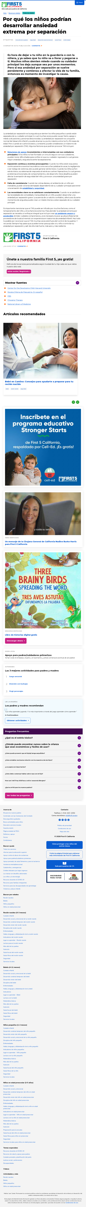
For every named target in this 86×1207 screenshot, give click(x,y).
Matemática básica (9, 1001)
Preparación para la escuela (12, 1130)
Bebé (7, 389)
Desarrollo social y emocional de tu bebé (17, 974)
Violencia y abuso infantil (11, 889)
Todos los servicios (9, 849)
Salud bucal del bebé (10, 1010)
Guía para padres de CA (64, 866)
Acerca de (7, 810)
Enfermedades (8, 931)
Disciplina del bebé (9, 983)
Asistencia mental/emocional (12, 864)
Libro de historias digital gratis (21, 635)
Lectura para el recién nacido (13, 943)
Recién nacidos (8, 898)
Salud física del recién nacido (13, 955)
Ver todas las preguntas (18, 795)
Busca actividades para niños (13, 822)
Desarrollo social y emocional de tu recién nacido (19, 919)
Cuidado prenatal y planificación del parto (17, 1157)
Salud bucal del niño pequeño (13, 1068)
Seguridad (33, 40)
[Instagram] (68, 820)
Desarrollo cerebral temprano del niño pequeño (19, 1031)
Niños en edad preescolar (12, 907)
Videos (6, 1169)
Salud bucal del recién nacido (13, 952)
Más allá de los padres (22, 40)
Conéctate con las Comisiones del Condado (17, 816)
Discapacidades (8, 1163)
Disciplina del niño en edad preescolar (16, 1100)
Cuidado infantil (8, 916)
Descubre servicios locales (12, 825)
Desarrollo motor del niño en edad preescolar (18, 1097)
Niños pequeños (8, 904)
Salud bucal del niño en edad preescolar (17, 1133)
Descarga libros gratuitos (11, 819)
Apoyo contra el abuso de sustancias (15, 855)
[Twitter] (65, 820)
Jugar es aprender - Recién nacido (14, 940)
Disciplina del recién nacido (12, 928)
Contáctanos (7, 840)
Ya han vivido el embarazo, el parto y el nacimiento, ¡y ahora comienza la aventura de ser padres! (40, 658)
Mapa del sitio (64, 832)
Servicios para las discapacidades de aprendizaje (19, 886)
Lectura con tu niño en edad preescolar (16, 1118)
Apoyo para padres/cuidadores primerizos (28, 655)
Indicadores (7, 992)
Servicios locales (9, 962)
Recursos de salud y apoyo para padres (16, 1154)
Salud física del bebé (10, 1013)
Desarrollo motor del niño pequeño (15, 1034)
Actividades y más (10, 1174)
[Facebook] (60, 820)
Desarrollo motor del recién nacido (15, 925)
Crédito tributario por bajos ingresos (15, 871)
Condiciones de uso (64, 829)
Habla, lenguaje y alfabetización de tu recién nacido (20, 934)
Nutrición (6, 949)
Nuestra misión (8, 828)
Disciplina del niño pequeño (12, 1040)
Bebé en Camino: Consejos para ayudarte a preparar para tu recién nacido (39, 382)
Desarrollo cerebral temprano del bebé (16, 977)
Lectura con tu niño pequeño (13, 1056)
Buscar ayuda (8, 846)
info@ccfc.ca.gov (71, 815)
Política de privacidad (64, 825)
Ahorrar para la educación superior (15, 852)
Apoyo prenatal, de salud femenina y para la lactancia (21, 861)
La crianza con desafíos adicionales (15, 874)
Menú (81, 2)
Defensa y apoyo (9, 834)
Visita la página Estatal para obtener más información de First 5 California (64, 854)
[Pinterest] (63, 820)
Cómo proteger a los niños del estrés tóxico (64, 845)
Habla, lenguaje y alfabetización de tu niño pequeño (20, 1046)
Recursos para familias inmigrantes (15, 883)
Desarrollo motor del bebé (12, 980)
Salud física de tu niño (10, 1071)
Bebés (5, 901)
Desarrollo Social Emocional (45, 40)
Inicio (5, 13)
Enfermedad (67, 40)
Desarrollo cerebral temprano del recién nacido (19, 922)
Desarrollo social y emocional (13, 1089)
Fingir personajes (16, 691)
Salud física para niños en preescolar (15, 1136)
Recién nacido (14, 389)
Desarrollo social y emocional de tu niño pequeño (19, 1037)
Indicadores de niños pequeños (13, 1050)
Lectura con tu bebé (10, 998)
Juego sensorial (15, 676)
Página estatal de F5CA (11, 831)
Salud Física (58, 40)
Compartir (36, 46)
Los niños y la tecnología (11, 877)
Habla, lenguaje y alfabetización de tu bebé (17, 989)
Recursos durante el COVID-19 (13, 880)
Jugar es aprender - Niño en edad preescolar (18, 1115)
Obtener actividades (17, 721)
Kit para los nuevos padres (12, 813)
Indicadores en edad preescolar (13, 1112)
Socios (5, 837)
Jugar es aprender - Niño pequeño (14, 1053)
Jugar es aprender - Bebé (11, 995)
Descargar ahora (15, 641)
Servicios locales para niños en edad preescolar (19, 1142)
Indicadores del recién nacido (13, 937)
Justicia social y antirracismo (12, 1160)
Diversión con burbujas (18, 684)
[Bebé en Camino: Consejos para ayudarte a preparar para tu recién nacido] (40, 351)
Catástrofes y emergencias (12, 868)
